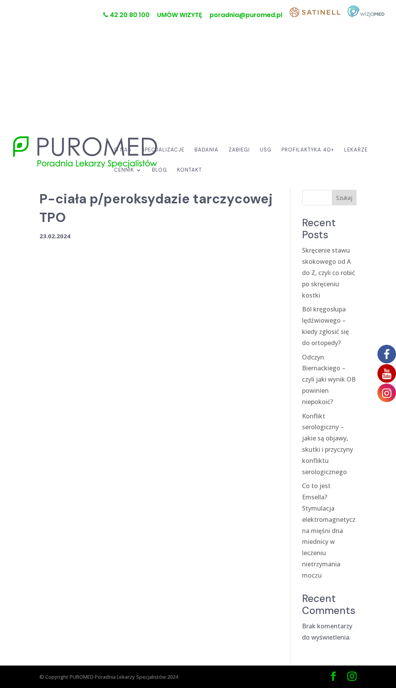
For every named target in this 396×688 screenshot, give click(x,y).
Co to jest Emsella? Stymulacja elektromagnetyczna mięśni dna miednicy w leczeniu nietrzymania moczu (328, 530)
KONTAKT (189, 170)
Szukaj (344, 197)
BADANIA (206, 150)
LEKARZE (356, 150)
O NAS (122, 150)
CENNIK (124, 170)
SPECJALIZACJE (163, 150)
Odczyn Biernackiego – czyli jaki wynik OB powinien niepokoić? (329, 379)
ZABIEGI (239, 150)
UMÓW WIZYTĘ (179, 15)
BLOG (159, 170)
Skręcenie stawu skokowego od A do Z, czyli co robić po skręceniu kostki (328, 272)
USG (265, 150)
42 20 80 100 (129, 15)
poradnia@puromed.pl (246, 15)
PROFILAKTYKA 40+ (308, 150)
